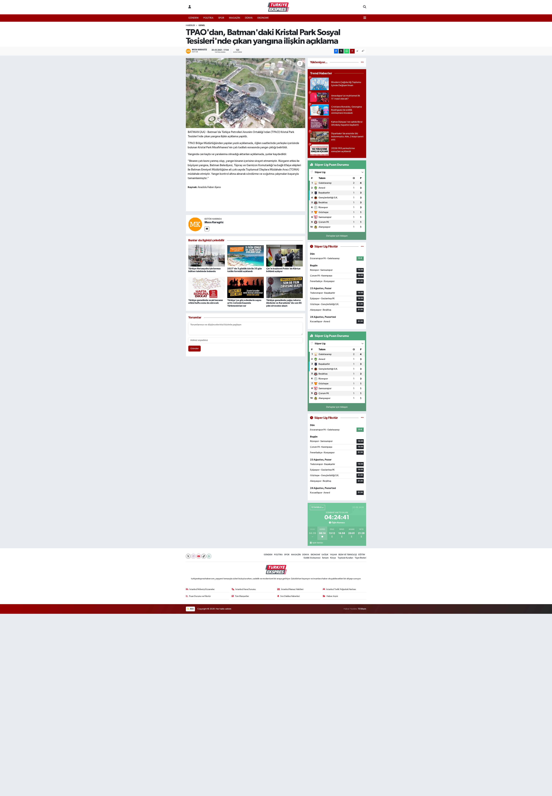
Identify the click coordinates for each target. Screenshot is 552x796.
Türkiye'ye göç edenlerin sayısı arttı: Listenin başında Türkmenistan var (244, 303)
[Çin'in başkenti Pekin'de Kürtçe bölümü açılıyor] (284, 255)
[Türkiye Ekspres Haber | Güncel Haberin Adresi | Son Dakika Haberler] (278, 7)
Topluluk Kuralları (345, 558)
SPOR (221, 18)
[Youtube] (198, 556)
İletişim (325, 558)
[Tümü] (362, 62)
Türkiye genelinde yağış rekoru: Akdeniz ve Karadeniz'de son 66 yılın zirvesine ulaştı (284, 303)
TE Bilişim (362, 609)
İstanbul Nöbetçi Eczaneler (202, 589)
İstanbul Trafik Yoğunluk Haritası (341, 589)
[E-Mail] (207, 228)
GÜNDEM (193, 18)
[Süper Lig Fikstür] (362, 246)
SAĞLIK (325, 555)
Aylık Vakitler (317, 543)
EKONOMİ (263, 18)
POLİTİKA (208, 18)
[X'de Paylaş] (341, 51)
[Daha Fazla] (352, 51)
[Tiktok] (203, 556)
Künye (333, 558)
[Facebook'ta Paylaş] (336, 51)
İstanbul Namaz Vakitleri (292, 589)
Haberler (190, 25)
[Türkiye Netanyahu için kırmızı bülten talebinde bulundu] (206, 255)
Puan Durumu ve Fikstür (200, 596)
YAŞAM (333, 555)
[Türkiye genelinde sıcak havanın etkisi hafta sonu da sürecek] (206, 287)
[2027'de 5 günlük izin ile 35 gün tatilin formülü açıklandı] (245, 255)
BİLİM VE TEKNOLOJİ (348, 555)
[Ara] (364, 7)
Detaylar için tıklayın (337, 236)
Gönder (194, 348)
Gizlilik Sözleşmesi (311, 558)
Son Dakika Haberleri (290, 596)
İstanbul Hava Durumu (245, 589)
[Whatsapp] (209, 556)
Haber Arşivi (332, 596)
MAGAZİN (234, 18)
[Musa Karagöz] (195, 224)
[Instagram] (193, 556)
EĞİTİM (361, 555)
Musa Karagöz (214, 222)
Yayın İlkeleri (360, 558)
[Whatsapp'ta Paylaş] (346, 51)
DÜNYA (249, 18)
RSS (192, 609)
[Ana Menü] (364, 18)
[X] (188, 556)
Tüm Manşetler (242, 596)
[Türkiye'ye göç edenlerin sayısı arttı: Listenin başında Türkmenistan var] (245, 287)
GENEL (202, 25)
